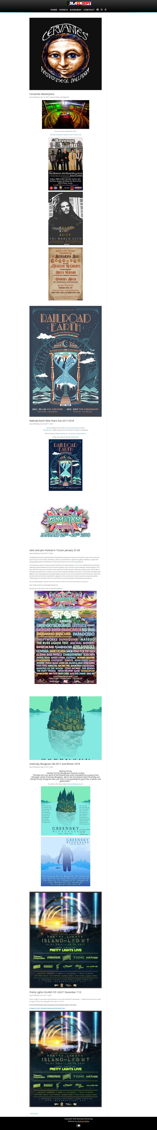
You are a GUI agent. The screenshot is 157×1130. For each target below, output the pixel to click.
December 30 (73, 433)
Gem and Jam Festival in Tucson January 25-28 (54, 550)
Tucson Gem (78, 565)
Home (54, 9)
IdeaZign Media (83, 1121)
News (51, 424)
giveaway (76, 9)
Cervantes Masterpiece (41, 94)
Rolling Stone (65, 771)
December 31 (82, 433)
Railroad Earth (47, 430)
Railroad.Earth (75, 437)
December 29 (63, 433)
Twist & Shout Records (73, 428)
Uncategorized (64, 97)
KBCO (48, 428)
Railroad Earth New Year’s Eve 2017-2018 (51, 420)
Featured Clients (54, 97)
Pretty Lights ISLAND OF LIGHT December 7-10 (55, 992)
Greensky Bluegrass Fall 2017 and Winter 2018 (54, 763)
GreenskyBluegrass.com (76, 784)
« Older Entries (33, 1113)
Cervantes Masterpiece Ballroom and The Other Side (65, 135)
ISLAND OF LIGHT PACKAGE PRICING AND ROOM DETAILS (47, 1008)
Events (63, 9)
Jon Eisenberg (35, 97)
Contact (89, 9)
